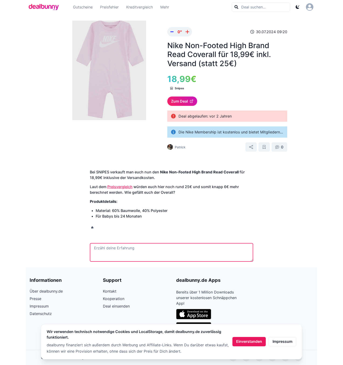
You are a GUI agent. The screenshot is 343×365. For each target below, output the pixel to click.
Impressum (282, 341)
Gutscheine (83, 7)
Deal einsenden (116, 306)
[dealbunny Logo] (45, 7)
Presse (35, 298)
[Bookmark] (264, 147)
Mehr (164, 7)
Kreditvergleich (139, 7)
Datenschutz (41, 313)
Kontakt (109, 291)
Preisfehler (109, 7)
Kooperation (113, 298)
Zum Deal (179, 101)
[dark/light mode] (297, 7)
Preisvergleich (120, 186)
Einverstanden (249, 341)
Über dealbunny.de (46, 291)
